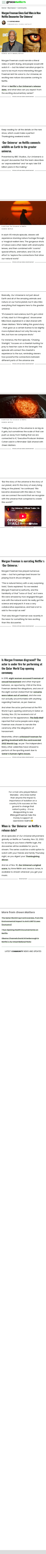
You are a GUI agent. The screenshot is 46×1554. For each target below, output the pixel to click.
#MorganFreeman (19, 815)
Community (22, 8)
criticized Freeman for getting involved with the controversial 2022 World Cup (22, 740)
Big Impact (12, 8)
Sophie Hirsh (14, 21)
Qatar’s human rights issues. (16, 753)
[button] (4, 2)
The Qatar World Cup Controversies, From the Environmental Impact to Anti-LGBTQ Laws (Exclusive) (22, 921)
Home (4, 8)
